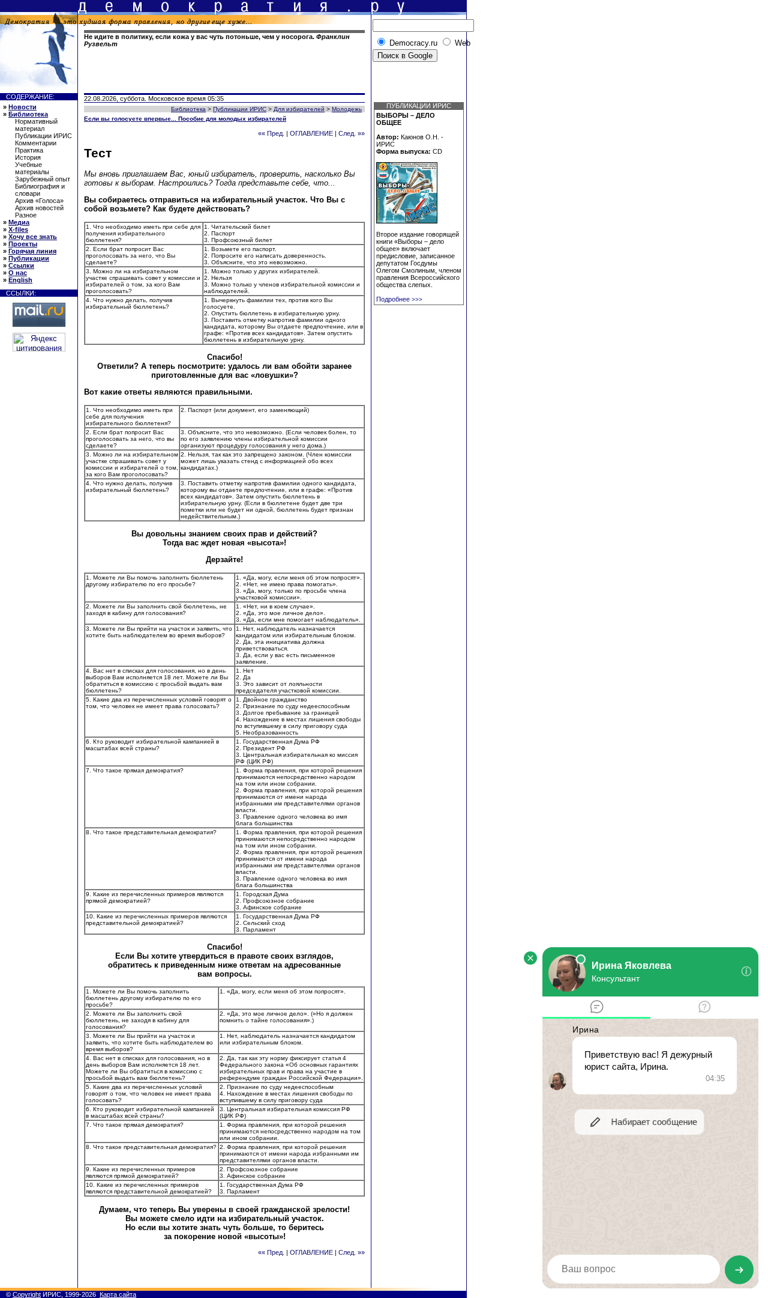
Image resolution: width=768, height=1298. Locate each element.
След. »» (351, 133)
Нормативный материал (36, 125)
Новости (22, 107)
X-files (18, 229)
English (20, 280)
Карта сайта (118, 1294)
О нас (17, 272)
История (28, 157)
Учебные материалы (32, 168)
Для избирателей (299, 109)
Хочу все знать (32, 236)
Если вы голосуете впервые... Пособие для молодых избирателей (185, 118)
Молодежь (347, 109)
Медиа (18, 222)
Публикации (28, 258)
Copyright (27, 1294)
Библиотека (28, 114)
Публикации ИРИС (43, 135)
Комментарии (35, 143)
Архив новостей (39, 207)
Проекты (22, 243)
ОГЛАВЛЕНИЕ (311, 133)
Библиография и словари (40, 190)
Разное (26, 215)
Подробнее (399, 299)
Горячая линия (32, 251)
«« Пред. (271, 133)
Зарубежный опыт (42, 179)
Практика (29, 150)
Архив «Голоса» (39, 200)
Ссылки (21, 265)
